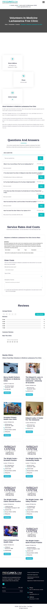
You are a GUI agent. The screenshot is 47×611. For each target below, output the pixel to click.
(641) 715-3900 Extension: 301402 (30, 5)
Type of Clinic (7, 273)
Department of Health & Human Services (35, 580)
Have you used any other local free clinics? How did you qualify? (20, 201)
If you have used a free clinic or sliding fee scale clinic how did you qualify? (23, 173)
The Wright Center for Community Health (34, 459)
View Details (7, 392)
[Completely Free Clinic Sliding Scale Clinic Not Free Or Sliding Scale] (23, 276)
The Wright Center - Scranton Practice (11, 459)
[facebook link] (3, 584)
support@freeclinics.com (25, 6)
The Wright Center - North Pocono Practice (34, 541)
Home (6, 24)
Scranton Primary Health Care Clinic (10, 418)
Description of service (9, 279)
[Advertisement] (23, 41)
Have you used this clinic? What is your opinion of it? (17, 210)
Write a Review (40, 314)
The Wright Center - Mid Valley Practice (34, 500)
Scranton (17, 24)
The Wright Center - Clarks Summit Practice (12, 500)
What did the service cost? (10, 267)
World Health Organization (32, 574)
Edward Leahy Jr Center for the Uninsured (34, 419)
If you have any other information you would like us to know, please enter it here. (22, 191)
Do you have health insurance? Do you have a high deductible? (19, 182)
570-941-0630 (23, 82)
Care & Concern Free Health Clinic (11, 541)
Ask (40, 158)
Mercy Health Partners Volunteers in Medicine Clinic (12, 379)
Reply (41, 168)
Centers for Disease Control (33, 572)
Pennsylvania (12, 24)
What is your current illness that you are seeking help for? (18, 164)
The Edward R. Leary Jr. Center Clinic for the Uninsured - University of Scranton (34, 379)
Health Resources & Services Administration (33, 578)
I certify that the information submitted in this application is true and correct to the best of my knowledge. (24, 290)
